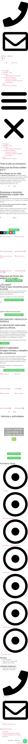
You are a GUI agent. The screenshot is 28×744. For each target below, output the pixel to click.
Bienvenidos (6, 70)
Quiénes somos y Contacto (10, 85)
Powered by (22, 742)
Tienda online (7, 72)
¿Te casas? (5, 74)
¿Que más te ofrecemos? (9, 77)
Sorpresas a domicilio (11, 79)
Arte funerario (9, 82)
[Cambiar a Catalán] (4, 56)
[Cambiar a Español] (10, 56)
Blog (4, 84)
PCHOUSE (9, 729)
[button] (14, 114)
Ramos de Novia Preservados (13, 75)
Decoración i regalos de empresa (13, 80)
